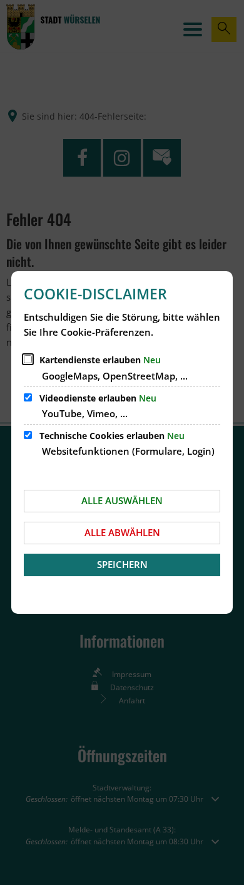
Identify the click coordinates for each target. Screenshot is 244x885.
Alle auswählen (122, 500)
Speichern (122, 564)
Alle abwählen (122, 532)
